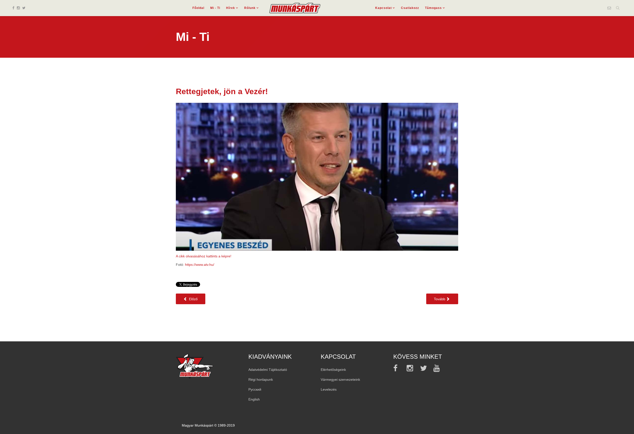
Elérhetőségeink (333, 370)
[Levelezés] (609, 8)
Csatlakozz (410, 8)
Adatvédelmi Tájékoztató (267, 370)
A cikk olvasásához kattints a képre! (203, 256)
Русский (254, 389)
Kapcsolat (383, 8)
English (254, 399)
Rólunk (250, 8)
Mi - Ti (215, 8)
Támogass (433, 8)
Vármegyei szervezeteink (340, 379)
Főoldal (198, 8)
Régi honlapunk (260, 379)
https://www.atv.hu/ (199, 265)
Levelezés (329, 389)
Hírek (230, 8)
